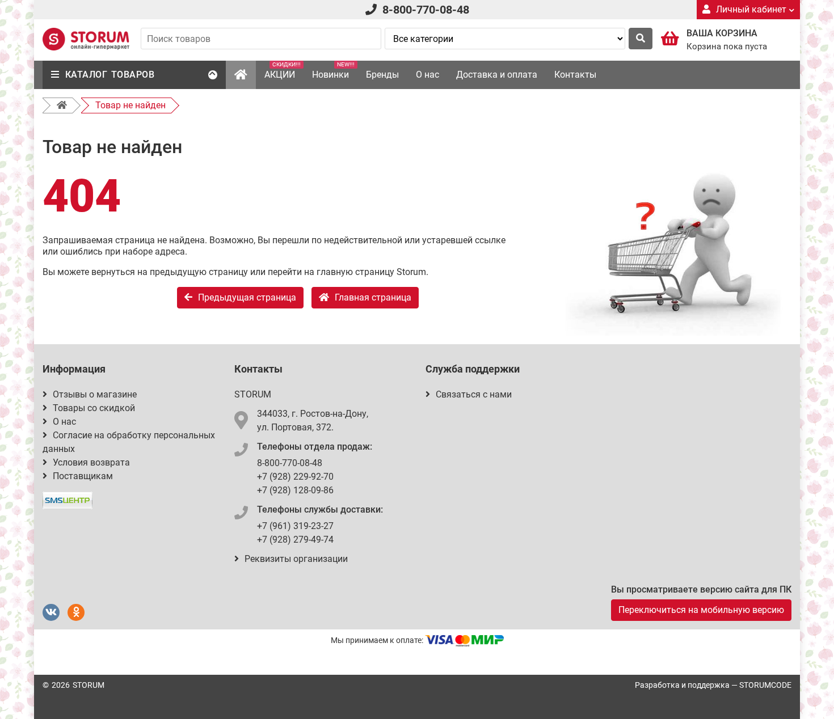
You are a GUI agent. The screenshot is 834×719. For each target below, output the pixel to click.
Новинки (333, 70)
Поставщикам (83, 476)
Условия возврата (91, 462)
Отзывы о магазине (95, 394)
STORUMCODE (765, 685)
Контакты (575, 74)
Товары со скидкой (94, 408)
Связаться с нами (474, 394)
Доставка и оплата (496, 74)
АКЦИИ (282, 70)
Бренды (382, 74)
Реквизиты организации (296, 558)
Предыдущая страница (247, 297)
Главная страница (373, 297)
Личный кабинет (751, 9)
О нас (427, 74)
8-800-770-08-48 (425, 9)
